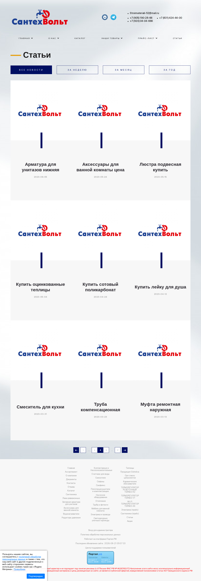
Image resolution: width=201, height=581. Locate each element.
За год (170, 70)
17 (118, 450)
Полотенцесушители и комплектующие (100, 490)
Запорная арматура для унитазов (71, 503)
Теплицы (130, 468)
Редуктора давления (71, 518)
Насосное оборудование (100, 496)
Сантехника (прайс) (130, 514)
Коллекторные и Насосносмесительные (101, 469)
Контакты (71, 483)
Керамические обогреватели (130, 483)
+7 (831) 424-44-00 (170, 17)
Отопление (100, 501)
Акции (130, 521)
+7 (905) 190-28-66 (141, 17)
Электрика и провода (100, 514)
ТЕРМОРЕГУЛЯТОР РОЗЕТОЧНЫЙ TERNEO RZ (130, 489)
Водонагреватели (71, 514)
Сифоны (100, 482)
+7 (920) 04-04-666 (141, 20)
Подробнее (19, 569)
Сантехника (71, 494)
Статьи (177, 38)
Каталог (80, 38)
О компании (71, 476)
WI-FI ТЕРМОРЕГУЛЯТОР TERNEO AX (130, 504)
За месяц (123, 70)
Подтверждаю (36, 576)
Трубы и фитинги (100, 505)
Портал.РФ (112, 539)
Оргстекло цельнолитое (130, 477)
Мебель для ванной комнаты (100, 510)
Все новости (31, 70)
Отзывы (71, 487)
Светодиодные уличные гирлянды (100, 519)
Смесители (100, 478)
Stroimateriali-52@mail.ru (144, 13)
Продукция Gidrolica (129, 472)
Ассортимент (71, 472)
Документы (71, 479)
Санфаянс (100, 485)
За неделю (77, 70)
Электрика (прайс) (129, 510)
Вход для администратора (100, 530)
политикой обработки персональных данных (21, 557)
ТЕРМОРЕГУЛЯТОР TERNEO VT (130, 497)
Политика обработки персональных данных (100, 534)
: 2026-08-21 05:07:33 (114, 543)
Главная (71, 468)
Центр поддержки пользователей (100, 548)
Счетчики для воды (100, 474)
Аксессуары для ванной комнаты (71, 509)
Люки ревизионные (71, 498)
